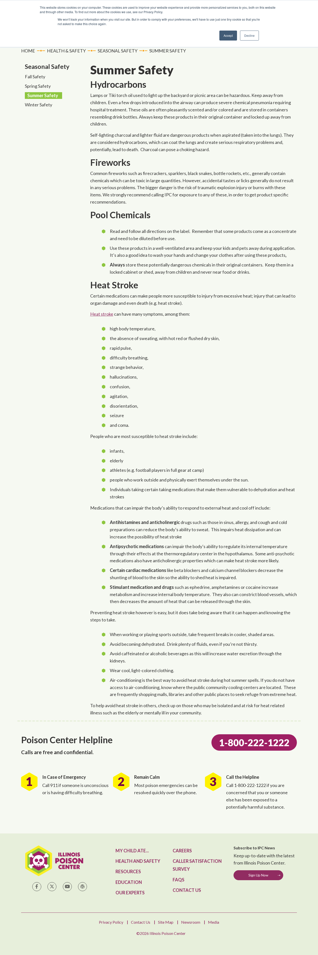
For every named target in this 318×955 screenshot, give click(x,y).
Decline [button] (249, 35)
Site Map (165, 922)
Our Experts (130, 892)
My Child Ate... (132, 850)
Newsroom (190, 922)
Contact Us (187, 890)
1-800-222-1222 (254, 742)
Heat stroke (101, 314)
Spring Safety (38, 86)
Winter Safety (38, 104)
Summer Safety (42, 95)
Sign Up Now (258, 875)
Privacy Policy (111, 922)
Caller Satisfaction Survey (197, 865)
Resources (128, 871)
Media (213, 922)
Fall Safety (35, 76)
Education (129, 882)
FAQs (178, 879)
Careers (182, 850)
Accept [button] (228, 35)
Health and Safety (138, 861)
